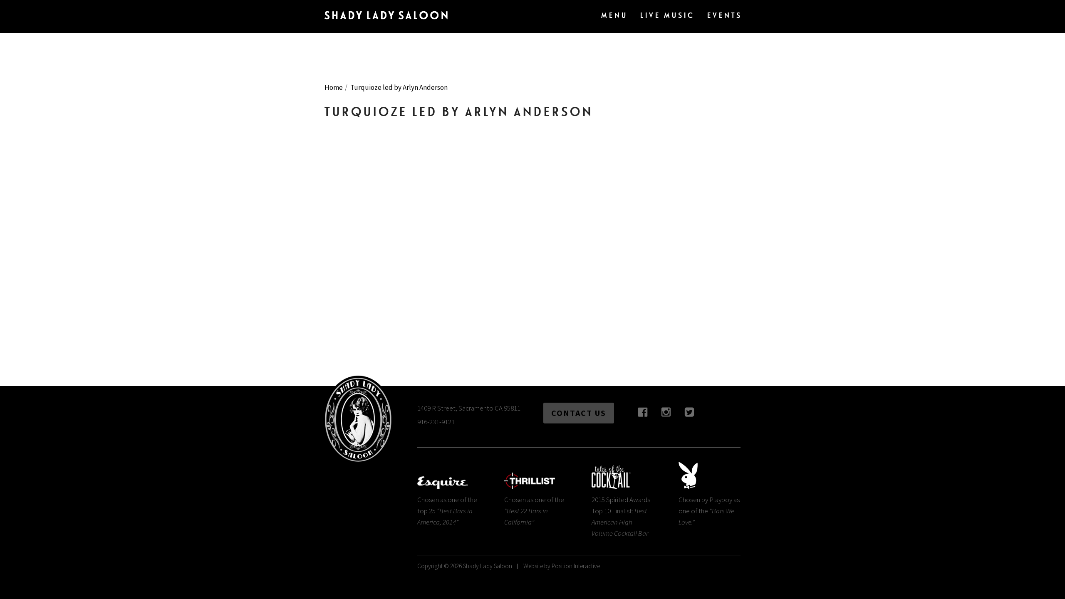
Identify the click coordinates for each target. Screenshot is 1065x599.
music (667, 15)
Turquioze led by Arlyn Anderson (399, 87)
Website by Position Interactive (561, 566)
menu (614, 15)
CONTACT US (578, 413)
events (724, 15)
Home (333, 87)
